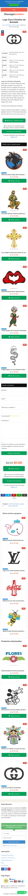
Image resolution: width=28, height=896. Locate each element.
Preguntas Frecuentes (7, 855)
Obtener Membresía (6, 860)
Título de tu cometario (8, 407)
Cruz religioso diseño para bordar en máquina (14, 252)
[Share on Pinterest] (13, 495)
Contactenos (4, 865)
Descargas (8, 25)
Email (3, 399)
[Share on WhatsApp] (19, 495)
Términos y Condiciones (7, 858)
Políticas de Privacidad (11, 845)
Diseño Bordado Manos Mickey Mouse (12, 291)
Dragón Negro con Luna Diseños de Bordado (14, 369)
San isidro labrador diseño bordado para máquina (14, 213)
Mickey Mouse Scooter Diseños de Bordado (14, 710)
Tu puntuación (6, 416)
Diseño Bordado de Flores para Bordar (12, 671)
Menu (14, 10)
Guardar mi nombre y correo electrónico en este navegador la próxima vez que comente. (13, 446)
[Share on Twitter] (8, 495)
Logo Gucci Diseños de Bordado (11, 788)
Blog (2, 863)
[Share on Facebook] (3, 495)
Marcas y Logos (15, 25)
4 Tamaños (12, 504)
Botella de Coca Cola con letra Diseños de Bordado (14, 601)
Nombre (4, 390)
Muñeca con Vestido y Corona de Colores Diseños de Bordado (14, 749)
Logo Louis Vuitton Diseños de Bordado (14, 570)
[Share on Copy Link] (24, 495)
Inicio (3, 25)
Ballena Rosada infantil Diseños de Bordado (14, 540)
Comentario (5, 420)
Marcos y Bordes (13, 506)
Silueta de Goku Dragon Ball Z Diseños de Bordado (14, 174)
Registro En (14, 137)
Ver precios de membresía (14, 131)
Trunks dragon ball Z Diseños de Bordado (13, 330)
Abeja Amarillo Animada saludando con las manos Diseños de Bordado (14, 631)
